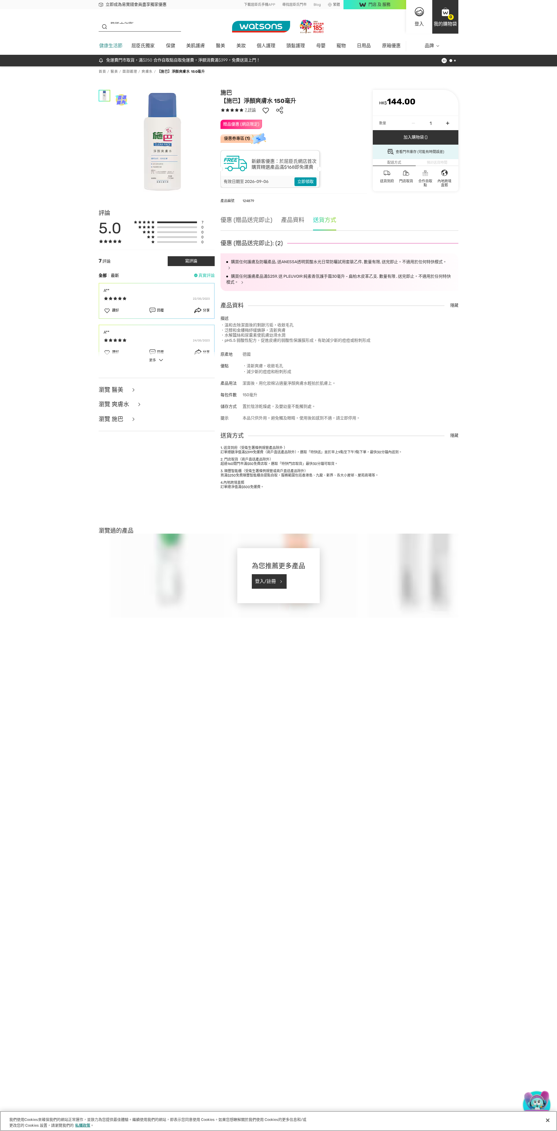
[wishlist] (265, 110)
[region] (278, 1121)
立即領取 (305, 181)
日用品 (364, 45)
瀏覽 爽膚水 (115, 404)
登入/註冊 (265, 581)
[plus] (447, 123)
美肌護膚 (195, 45)
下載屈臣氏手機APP (259, 5)
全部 (103, 275)
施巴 (226, 92)
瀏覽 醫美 (112, 390)
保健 (170, 45)
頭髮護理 (295, 45)
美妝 (241, 45)
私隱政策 (82, 1125)
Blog (317, 5)
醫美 (220, 45)
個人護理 (266, 45)
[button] (445, 17)
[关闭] (547, 1120)
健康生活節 (110, 45)
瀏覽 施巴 (112, 419)
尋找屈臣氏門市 (294, 5)
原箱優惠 (391, 45)
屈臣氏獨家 (143, 45)
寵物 (341, 45)
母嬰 (320, 45)
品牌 (429, 45)
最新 (115, 275)
